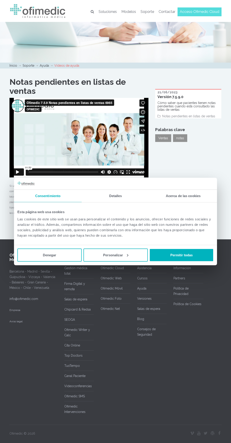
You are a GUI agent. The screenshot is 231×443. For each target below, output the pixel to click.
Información (182, 268)
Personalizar (113, 255)
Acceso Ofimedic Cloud (199, 11)
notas (180, 138)
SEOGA (69, 319)
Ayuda (44, 65)
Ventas (163, 138)
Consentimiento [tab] (47, 196)
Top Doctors (73, 355)
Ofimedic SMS (74, 396)
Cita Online (72, 345)
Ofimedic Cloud (112, 268)
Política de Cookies (187, 304)
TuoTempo (72, 366)
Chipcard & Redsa (77, 309)
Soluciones (108, 11)
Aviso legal (16, 321)
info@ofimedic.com (23, 299)
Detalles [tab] (115, 196)
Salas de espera (75, 299)
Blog (140, 319)
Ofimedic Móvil (112, 288)
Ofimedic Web (111, 278)
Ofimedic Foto (111, 298)
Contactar (167, 11)
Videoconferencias (78, 386)
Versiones (144, 298)
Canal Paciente (74, 376)
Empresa (14, 310)
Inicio (13, 65)
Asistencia (144, 268)
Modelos (128, 11)
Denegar (49, 255)
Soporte (147, 11)
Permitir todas (181, 255)
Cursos (142, 278)
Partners (179, 278)
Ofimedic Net (110, 309)
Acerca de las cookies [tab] (183, 196)
